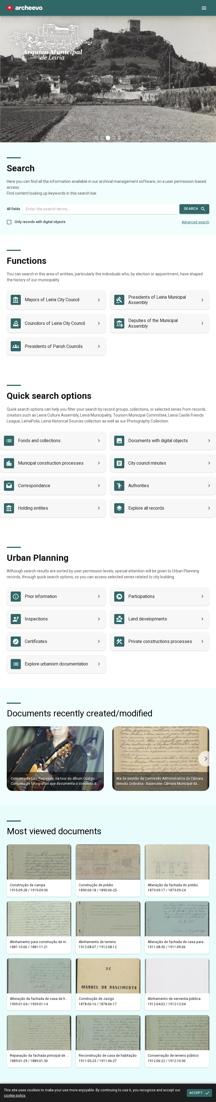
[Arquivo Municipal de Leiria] (25, 9)
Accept (196, 1093)
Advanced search (195, 222)
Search (191, 209)
